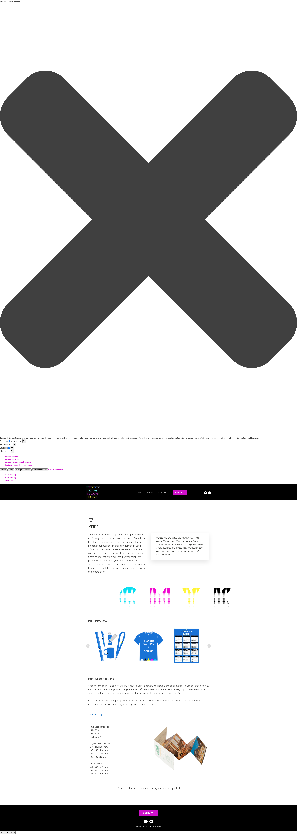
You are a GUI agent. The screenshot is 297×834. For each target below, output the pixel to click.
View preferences (23, 470)
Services (162, 493)
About (150, 493)
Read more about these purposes (18, 465)
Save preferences (39, 470)
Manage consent (8, 833)
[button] (148, 219)
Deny (11, 470)
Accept (4, 470)
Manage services (12, 459)
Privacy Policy (10, 475)
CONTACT (180, 493)
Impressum (9, 480)
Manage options (11, 456)
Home (139, 493)
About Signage (95, 714)
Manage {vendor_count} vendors (18, 462)
